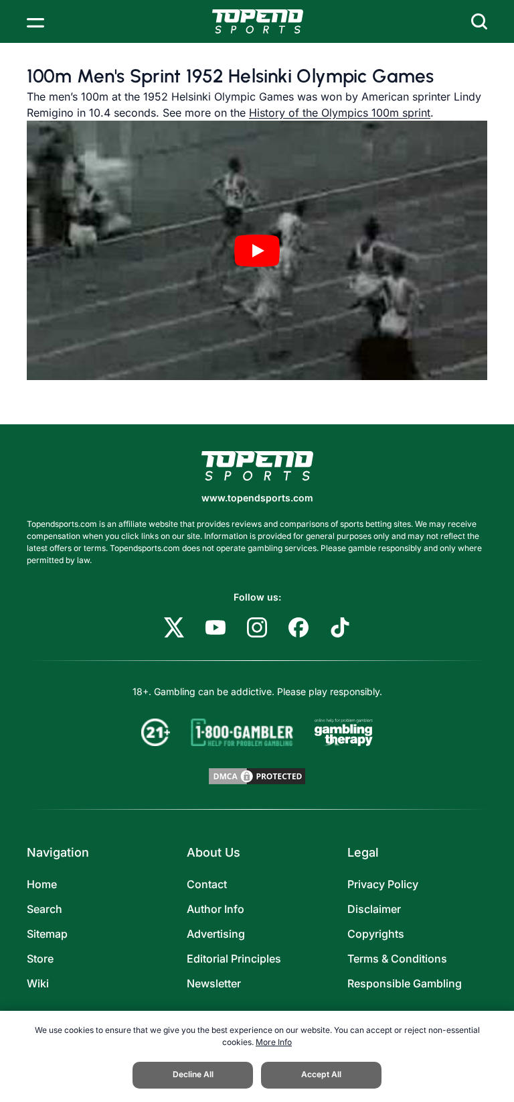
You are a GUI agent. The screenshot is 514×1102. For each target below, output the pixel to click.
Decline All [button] (193, 1074)
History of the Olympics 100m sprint (339, 112)
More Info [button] (274, 1042)
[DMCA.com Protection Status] (257, 776)
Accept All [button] (321, 1074)
